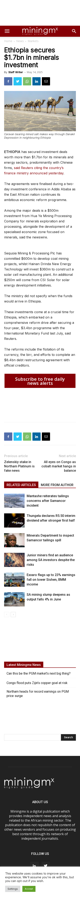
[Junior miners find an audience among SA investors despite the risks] (14, 560)
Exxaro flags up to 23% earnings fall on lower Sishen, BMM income (51, 579)
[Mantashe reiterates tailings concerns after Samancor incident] (14, 501)
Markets (33, 41)
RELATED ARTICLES (21, 485)
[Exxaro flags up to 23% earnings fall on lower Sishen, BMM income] (14, 580)
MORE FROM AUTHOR (57, 485)
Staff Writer (15, 72)
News (20, 41)
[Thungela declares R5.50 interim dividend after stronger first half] (14, 520)
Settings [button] (13, 888)
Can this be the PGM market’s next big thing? (39, 673)
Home (8, 41)
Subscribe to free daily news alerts (40, 381)
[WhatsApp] (27, 81)
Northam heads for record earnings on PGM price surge (38, 694)
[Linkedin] (36, 81)
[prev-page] (6, 614)
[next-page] (13, 614)
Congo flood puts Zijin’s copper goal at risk (37, 683)
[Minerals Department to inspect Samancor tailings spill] (14, 540)
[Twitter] (18, 81)
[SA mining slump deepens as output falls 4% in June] (14, 599)
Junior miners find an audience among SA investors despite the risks (51, 560)
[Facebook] (8, 81)
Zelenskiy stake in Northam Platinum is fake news (19, 466)
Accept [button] (29, 888)
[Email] (46, 81)
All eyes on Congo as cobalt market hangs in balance (58, 466)
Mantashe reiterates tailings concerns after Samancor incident (48, 500)
